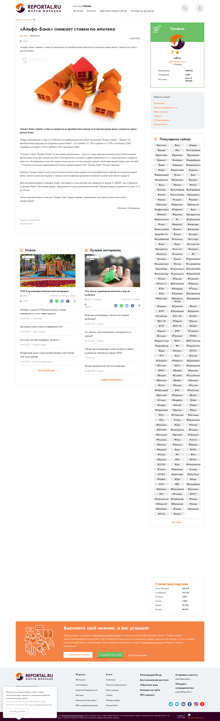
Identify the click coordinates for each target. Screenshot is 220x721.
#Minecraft (161, 503)
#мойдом (177, 160)
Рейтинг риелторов (113, 11)
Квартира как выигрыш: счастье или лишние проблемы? (107, 317)
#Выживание (193, 360)
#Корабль (161, 424)
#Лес (161, 288)
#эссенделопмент (193, 263)
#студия (193, 234)
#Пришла (193, 434)
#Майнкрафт (177, 499)
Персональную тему (152, 642)
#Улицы (193, 499)
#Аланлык (193, 489)
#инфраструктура (162, 209)
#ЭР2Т (193, 494)
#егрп (177, 244)
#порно (177, 513)
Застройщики (82, 685)
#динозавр (177, 474)
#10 (162, 355)
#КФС (161, 370)
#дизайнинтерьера (162, 239)
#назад (193, 355)
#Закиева (177, 293)
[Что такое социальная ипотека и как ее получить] (112, 270)
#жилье (177, 184)
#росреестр (161, 249)
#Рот (161, 415)
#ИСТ (177, 340)
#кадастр (161, 254)
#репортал (193, 204)
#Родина (193, 429)
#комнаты (177, 254)
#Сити (161, 385)
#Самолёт (193, 278)
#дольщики (193, 155)
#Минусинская (193, 464)
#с (177, 219)
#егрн (161, 244)
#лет (177, 355)
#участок (177, 249)
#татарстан (193, 244)
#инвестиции (177, 169)
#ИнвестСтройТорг (162, 340)
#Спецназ (193, 330)
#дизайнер (161, 268)
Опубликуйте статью (78, 655)
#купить (177, 229)
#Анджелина (161, 410)
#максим (177, 444)
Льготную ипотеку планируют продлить (39, 339)
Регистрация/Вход (150, 674)
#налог (193, 184)
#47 (161, 494)
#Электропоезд (162, 499)
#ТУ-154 (177, 316)
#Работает (193, 390)
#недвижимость (193, 165)
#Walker (161, 479)
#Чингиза (193, 283)
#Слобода (161, 316)
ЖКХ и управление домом (87, 705)
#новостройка (177, 194)
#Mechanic (161, 508)
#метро (161, 199)
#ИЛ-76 (177, 326)
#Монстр (161, 380)
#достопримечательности (177, 189)
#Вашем (177, 370)
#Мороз (177, 350)
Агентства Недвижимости (87, 690)
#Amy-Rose (193, 474)
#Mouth (177, 405)
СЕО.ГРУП (181, 718)
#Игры (193, 479)
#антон (193, 439)
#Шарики (161, 489)
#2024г (161, 464)
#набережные (193, 189)
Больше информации (43, 704)
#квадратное (193, 214)
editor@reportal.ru (177, 61)
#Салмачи (177, 306)
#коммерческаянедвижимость (162, 263)
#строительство (177, 268)
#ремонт (161, 160)
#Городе (177, 278)
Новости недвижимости (42, 361)
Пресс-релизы (39, 331)
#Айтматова (177, 283)
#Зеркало (177, 209)
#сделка (193, 169)
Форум (78, 11)
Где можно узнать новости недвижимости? (41, 326)
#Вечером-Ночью (177, 300)
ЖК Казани (80, 679)
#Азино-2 (161, 283)
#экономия (193, 229)
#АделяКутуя (161, 345)
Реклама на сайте (150, 689)
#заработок (161, 234)
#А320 (193, 326)
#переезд (177, 224)
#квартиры (193, 224)
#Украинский (193, 419)
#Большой (161, 434)
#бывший (161, 449)
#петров (161, 444)
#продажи (161, 204)
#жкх (177, 145)
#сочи (177, 174)
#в (193, 254)
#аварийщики (193, 160)
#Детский (162, 395)
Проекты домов (142, 11)
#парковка (177, 204)
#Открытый (177, 415)
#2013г (193, 350)
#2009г (193, 316)
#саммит (177, 199)
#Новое (161, 469)
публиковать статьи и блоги (106, 635)
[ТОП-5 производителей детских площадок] (47, 270)
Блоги (91, 11)
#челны (161, 194)
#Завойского (193, 345)
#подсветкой (193, 219)
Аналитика (37, 318)
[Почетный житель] (172, 52)
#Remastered (177, 489)
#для (193, 209)
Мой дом (80, 695)
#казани (161, 258)
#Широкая (193, 311)
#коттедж (193, 239)
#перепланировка (162, 174)
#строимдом (177, 273)
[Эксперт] (177, 52)
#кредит (193, 179)
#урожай (177, 434)
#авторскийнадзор (193, 268)
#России (161, 365)
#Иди (177, 424)
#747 (161, 311)
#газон (177, 234)
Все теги (176, 522)
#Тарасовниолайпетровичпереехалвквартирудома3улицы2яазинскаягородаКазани (193, 258)
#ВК (177, 484)
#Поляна (177, 494)
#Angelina (177, 400)
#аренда (177, 165)
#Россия (193, 385)
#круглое (177, 214)
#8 (177, 345)
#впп (193, 174)
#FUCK (161, 513)
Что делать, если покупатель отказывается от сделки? (108, 334)
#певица (193, 444)
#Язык (193, 410)
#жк (177, 150)
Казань (19, 19)
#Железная (177, 503)
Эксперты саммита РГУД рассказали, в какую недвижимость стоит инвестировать (43, 311)
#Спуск (161, 278)
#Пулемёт (177, 335)
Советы (137, 299)
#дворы (161, 150)
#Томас (161, 454)
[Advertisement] (177, 552)
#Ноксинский (193, 273)
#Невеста (177, 360)
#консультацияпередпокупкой (162, 273)
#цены (161, 165)
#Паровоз (177, 395)
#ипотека (28, 223)
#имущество (161, 179)
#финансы (177, 155)
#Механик (193, 508)
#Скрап (177, 508)
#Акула (193, 321)
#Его (193, 454)
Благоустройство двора (86, 700)
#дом (161, 184)
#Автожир (193, 415)
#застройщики (193, 150)
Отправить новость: (186, 676)
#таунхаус (177, 239)
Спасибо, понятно (17, 711)
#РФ (177, 330)
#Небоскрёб (161, 390)
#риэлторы (161, 155)
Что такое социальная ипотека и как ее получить (107, 293)
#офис (161, 169)
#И (177, 454)
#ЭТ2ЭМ (161, 429)
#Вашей (161, 375)
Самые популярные (111, 380)
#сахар (193, 469)
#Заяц (177, 419)
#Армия (161, 330)
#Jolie (193, 400)
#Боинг (193, 306)
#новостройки (162, 229)
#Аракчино (177, 469)
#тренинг (193, 199)
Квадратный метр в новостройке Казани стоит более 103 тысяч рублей (47, 354)
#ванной (161, 214)
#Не (177, 390)
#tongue (162, 405)
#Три (161, 293)
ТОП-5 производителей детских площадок (44, 291)
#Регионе (193, 370)
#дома (177, 258)
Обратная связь (149, 684)
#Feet (177, 479)
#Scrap (193, 503)
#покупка (193, 249)
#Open (193, 405)
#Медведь (177, 288)
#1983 (161, 474)
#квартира (177, 179)
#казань (161, 189)
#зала (161, 224)
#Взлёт (193, 395)
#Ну (161, 419)
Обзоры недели (68, 295)
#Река (177, 439)
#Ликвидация (193, 365)
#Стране (177, 375)
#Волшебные (193, 484)
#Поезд (193, 288)
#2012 (193, 449)
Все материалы (46, 370)
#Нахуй (193, 424)
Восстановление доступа (154, 679)
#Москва (193, 380)
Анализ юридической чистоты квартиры (105, 365)
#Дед (161, 350)
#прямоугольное (162, 219)
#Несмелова (177, 311)
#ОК (161, 484)
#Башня (177, 385)
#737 (161, 326)
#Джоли (177, 410)
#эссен (177, 263)
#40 (177, 459)
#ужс (177, 464)
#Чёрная (177, 321)
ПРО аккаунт (147, 694)
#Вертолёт (161, 298)
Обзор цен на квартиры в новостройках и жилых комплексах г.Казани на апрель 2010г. (109, 350)
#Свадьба (161, 360)
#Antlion (177, 380)
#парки (193, 145)
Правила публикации (137, 655)
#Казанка (162, 439)
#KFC (177, 365)
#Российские (193, 375)
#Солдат (161, 335)
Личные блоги (34, 220)
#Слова (162, 400)
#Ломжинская (193, 293)
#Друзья (161, 459)
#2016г (193, 459)
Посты (27, 19)
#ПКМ (193, 335)
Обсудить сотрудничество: (184, 687)
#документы (193, 194)
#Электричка (177, 429)
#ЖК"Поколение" (193, 340)
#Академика (193, 298)
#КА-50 (161, 321)
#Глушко (161, 306)
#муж (177, 449)
